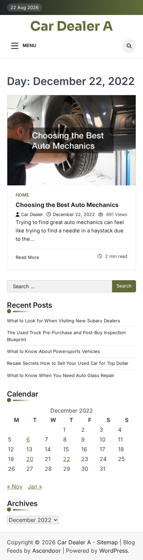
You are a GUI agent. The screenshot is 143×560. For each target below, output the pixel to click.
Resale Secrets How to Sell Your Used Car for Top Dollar (67, 363)
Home (22, 195)
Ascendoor (46, 550)
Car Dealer (32, 214)
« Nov (15, 486)
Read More (27, 257)
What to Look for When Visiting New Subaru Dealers (63, 320)
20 (29, 458)
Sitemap (107, 542)
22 (66, 458)
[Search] (129, 46)
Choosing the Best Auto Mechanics (67, 204)
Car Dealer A (71, 26)
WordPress (113, 550)
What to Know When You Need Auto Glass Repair (60, 375)
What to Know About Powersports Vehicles (53, 351)
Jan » (35, 486)
